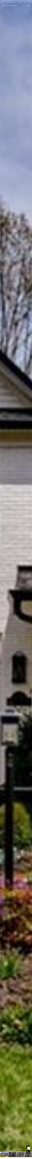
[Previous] (3, 575)
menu (24, 5)
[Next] (28, 575)
